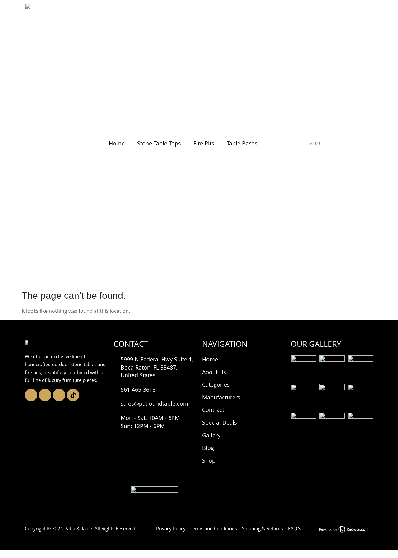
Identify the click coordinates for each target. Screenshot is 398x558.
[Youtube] (59, 395)
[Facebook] (45, 395)
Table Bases (242, 143)
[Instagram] (31, 395)
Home (117, 143)
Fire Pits (203, 143)
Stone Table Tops (159, 143)
